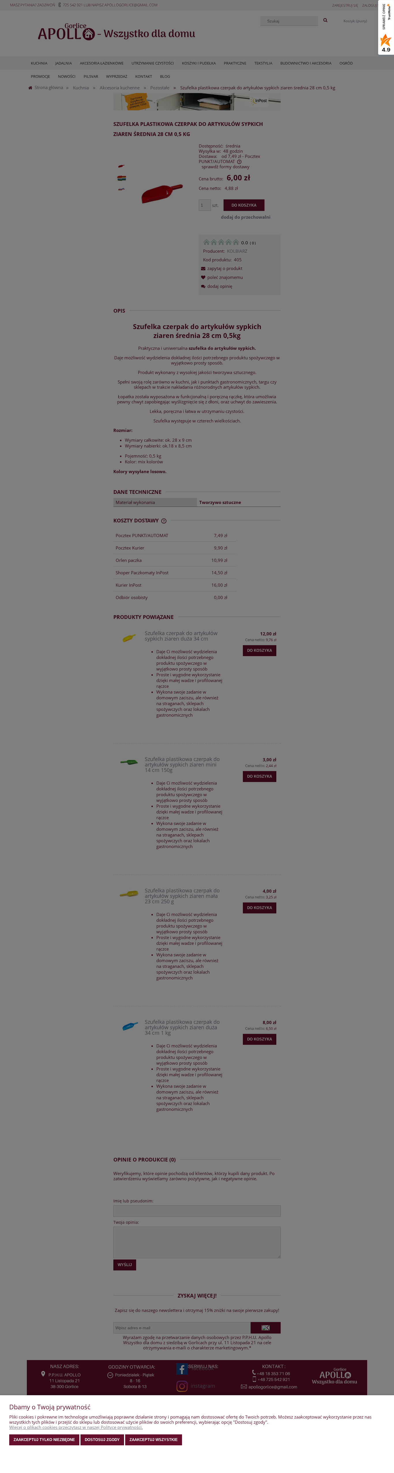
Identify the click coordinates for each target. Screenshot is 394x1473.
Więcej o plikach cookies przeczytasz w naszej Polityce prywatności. (76, 1427)
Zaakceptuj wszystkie (154, 1440)
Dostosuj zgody (102, 1440)
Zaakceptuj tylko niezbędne (44, 1440)
